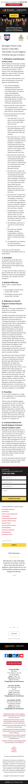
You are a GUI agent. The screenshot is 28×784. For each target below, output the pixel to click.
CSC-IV (4, 66)
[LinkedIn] (14, 655)
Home (4, 15)
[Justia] (18, 655)
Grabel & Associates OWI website (11, 725)
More (23, 15)
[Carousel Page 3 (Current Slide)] (17, 627)
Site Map (14, 750)
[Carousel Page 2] (14, 627)
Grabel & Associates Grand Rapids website (14, 741)
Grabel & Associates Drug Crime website (14, 729)
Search (14, 545)
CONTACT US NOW (14, 498)
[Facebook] (6, 655)
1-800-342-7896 (8, 473)
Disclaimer (14, 748)
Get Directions (19, 681)
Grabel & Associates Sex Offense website (14, 735)
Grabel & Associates (19, 445)
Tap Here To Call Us (14, 4)
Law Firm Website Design (14, 782)
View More (14, 633)
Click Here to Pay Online (14, 663)
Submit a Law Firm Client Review (14, 638)
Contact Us (14, 15)
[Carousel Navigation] (14, 627)
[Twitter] (10, 655)
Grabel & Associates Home (14, 10)
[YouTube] (21, 655)
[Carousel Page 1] (10, 627)
